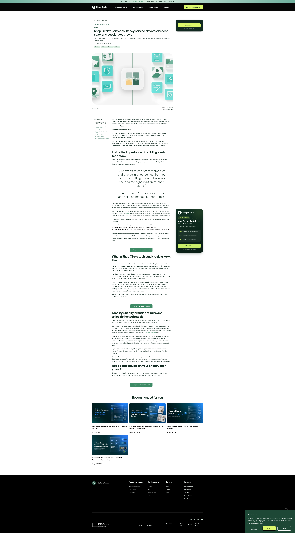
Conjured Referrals (150, 333)
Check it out (189, 25)
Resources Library (152, 492)
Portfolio (150, 486)
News (167, 492)
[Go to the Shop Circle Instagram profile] (191, 520)
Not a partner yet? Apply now (189, 249)
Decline (284, 528)
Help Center (187, 498)
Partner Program (188, 486)
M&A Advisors (132, 489)
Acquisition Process (121, 7)
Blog (149, 495)
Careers (168, 489)
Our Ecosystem (153, 7)
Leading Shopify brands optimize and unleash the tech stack (102, 131)
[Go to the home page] (99, 7)
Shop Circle (97, 108)
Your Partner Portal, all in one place (102, 139)
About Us (168, 486)
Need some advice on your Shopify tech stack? (101, 135)
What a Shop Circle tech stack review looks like (102, 127)
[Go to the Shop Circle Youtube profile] (194, 520)
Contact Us (132, 492)
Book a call (189, 246)
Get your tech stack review (141, 250)
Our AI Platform (138, 7)
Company (167, 7)
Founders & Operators (134, 486)
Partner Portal (187, 489)
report (127, 213)
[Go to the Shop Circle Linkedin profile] (198, 520)
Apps (149, 489)
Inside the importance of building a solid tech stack (101, 123)
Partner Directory (188, 495)
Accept (269, 528)
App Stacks (187, 492)
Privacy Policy (258, 523)
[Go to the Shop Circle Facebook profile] (202, 520)
